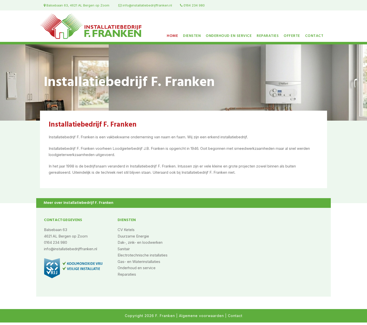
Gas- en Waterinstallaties (139, 261)
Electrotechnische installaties (143, 255)
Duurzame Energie (133, 236)
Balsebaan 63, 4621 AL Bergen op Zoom (77, 5)
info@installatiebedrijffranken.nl (147, 5)
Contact (314, 36)
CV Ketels (126, 229)
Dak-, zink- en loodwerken (140, 242)
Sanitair (124, 248)
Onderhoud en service (229, 36)
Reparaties (268, 36)
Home (172, 36)
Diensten (192, 36)
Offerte (292, 36)
